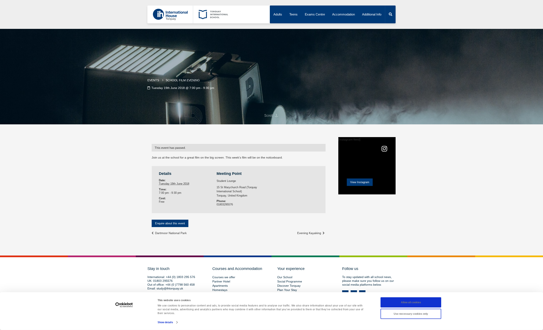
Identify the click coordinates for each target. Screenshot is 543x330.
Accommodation (343, 14)
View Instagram (359, 182)
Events (153, 80)
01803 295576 (163, 280)
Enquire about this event (170, 223)
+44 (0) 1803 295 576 (180, 277)
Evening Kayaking (309, 233)
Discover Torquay (289, 285)
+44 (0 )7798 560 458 (180, 284)
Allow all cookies (411, 302)
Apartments (220, 285)
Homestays (219, 290)
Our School (284, 277)
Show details (165, 322)
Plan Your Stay (287, 290)
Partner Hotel (221, 281)
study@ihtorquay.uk (170, 288)
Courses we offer (223, 277)
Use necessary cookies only (411, 313)
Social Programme (289, 281)
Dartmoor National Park (170, 233)
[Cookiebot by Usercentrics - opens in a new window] (124, 305)
